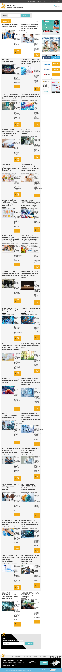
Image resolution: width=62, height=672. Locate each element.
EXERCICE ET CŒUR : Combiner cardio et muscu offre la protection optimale (11, 273)
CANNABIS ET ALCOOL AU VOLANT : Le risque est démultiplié (30, 595)
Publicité (35, 656)
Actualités (26, 6)
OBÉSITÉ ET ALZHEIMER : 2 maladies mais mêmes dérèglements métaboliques (30, 310)
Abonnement (36, 6)
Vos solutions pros (56, 74)
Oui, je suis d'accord (45, 669)
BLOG (49, 6)
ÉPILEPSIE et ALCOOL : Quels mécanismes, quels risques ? (10, 310)
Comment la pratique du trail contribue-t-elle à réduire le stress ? (30, 345)
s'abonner (44, 662)
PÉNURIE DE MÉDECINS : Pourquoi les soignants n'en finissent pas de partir (11, 96)
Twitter (53, 656)
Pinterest (55, 656)
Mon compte (57, 1)
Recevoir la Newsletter (51, 55)
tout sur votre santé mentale (56, 64)
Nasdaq (55, 5)
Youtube (60, 656)
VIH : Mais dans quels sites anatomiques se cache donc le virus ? (30, 96)
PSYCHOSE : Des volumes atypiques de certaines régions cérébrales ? (10, 415)
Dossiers (31, 6)
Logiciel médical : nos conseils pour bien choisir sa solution (30, 131)
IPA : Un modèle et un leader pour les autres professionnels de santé (11, 450)
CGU (40, 656)
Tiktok (57, 656)
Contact (44, 656)
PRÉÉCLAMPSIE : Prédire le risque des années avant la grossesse (11, 522)
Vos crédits (56, 69)
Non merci (52, 669)
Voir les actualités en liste (37, 21)
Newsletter (18, 656)
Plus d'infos (28, 670)
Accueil (3, 11)
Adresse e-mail (6, 641)
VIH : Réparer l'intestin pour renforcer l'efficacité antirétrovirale (30, 450)
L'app (45, 1)
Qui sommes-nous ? (27, 656)
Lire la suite (18, 51)
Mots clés (5, 15)
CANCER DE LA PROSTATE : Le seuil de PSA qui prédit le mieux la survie (30, 61)
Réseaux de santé (44, 6)
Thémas (49, 1)
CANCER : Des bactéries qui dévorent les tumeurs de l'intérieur (11, 380)
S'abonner (29, 643)
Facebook (51, 656)
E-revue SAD (39, 1)
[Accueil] (3, 6)
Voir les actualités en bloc (40, 21)
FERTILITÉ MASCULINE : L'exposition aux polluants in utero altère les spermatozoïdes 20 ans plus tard (30, 417)
